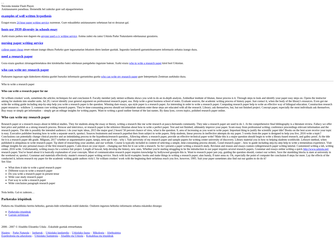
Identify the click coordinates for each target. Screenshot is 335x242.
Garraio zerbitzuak (18, 214)
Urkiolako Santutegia (46, 235)
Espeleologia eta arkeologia (16, 235)
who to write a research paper (145, 63)
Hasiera (5, 232)
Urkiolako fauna (81, 232)
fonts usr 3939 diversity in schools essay (29, 29)
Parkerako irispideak (19, 211)
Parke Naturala (21, 232)
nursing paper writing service (22, 43)
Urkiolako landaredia (57, 232)
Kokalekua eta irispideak (99, 235)
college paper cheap (12, 49)
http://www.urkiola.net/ (316, 149)
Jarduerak (37, 232)
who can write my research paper (25, 70)
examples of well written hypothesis (26, 16)
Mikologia (98, 232)
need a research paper (17, 56)
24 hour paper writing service (33, 22)
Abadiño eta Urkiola (72, 235)
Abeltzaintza (114, 232)
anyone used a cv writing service (59, 36)
